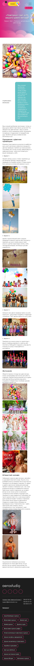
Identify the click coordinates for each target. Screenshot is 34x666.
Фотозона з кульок (23, 658)
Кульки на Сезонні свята (11, 654)
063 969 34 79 (27, 603)
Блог (11, 21)
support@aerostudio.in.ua (9, 602)
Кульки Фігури (8, 658)
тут (28, 567)
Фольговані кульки (10, 620)
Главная (6, 21)
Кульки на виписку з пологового (14, 641)
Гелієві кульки (8, 624)
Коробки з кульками (10, 645)
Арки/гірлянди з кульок (11, 616)
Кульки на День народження (13, 637)
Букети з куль (21, 624)
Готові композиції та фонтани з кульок (16, 633)
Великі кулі (23, 620)
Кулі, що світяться (9, 650)
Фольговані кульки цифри (12, 628)
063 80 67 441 (27, 601)
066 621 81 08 (27, 599)
